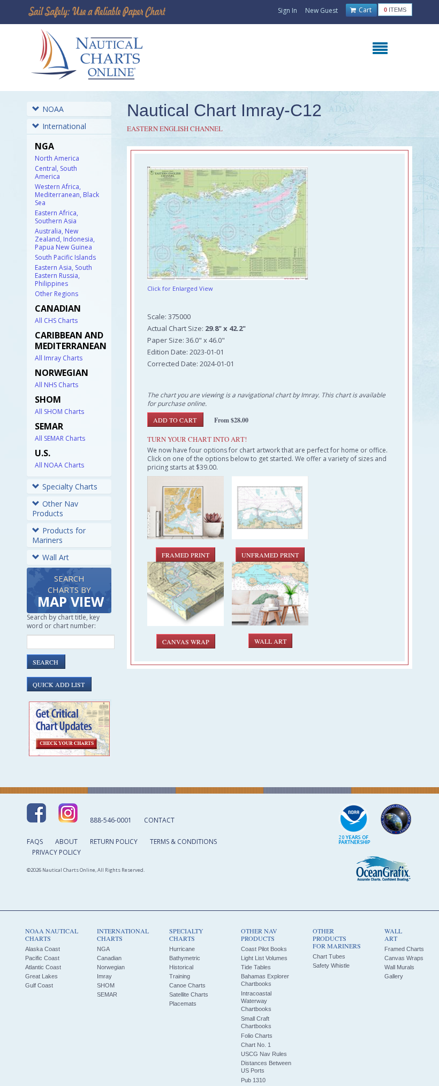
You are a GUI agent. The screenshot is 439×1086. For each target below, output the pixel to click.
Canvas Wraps (403, 958)
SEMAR (107, 994)
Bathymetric (184, 958)
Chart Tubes (329, 956)
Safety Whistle (331, 965)
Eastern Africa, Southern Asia (56, 216)
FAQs (35, 841)
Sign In (287, 10)
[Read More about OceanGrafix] (382, 870)
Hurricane (182, 949)
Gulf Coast (39, 985)
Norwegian (111, 967)
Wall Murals (399, 967)
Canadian (109, 958)
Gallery (393, 976)
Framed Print (185, 554)
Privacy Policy (56, 852)
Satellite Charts (188, 994)
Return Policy (114, 841)
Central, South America (56, 172)
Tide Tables (256, 967)
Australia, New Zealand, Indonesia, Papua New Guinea (65, 239)
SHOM (106, 985)
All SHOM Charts (59, 411)
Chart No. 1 (256, 1045)
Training (179, 976)
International (64, 126)
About (66, 841)
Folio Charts (257, 1035)
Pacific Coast (42, 958)
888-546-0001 (111, 820)
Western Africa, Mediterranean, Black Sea (67, 194)
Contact (159, 820)
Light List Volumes (264, 958)
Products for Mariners (59, 535)
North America (57, 158)
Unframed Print (270, 554)
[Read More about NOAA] (354, 824)
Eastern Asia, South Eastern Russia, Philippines (63, 275)
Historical (181, 967)
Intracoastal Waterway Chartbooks (256, 1001)
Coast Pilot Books (264, 949)
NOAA (53, 109)
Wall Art (55, 557)
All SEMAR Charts (60, 438)
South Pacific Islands (65, 257)
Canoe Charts (187, 985)
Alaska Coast (42, 949)
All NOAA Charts (59, 465)
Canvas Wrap (185, 641)
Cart (364, 9)
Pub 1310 (253, 1080)
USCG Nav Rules (264, 1054)
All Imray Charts (58, 358)
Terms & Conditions (183, 841)
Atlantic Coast (43, 967)
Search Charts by (70, 592)
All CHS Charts (56, 320)
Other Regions (56, 293)
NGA (103, 949)
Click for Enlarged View (180, 288)
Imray (104, 976)
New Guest (321, 10)
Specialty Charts (69, 486)
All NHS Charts (56, 384)
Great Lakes (41, 976)
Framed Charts (404, 949)
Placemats (182, 1003)
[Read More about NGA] (396, 819)
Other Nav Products (55, 508)
